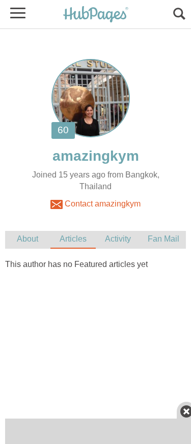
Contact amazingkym (102, 203)
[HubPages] (96, 15)
